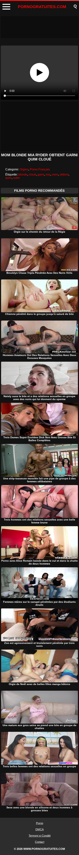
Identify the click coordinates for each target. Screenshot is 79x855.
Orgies (24, 169)
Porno (39, 823)
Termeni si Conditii (40, 835)
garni (40, 174)
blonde (22, 174)
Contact (39, 841)
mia (48, 174)
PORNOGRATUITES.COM (42, 6)
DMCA (39, 829)
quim (8, 177)
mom (55, 174)
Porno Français (40, 169)
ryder (16, 177)
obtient (64, 174)
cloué (32, 174)
